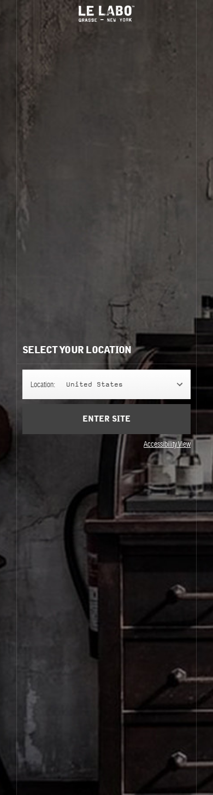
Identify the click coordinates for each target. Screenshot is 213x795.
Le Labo (106, 13)
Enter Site (106, 419)
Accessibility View (167, 444)
